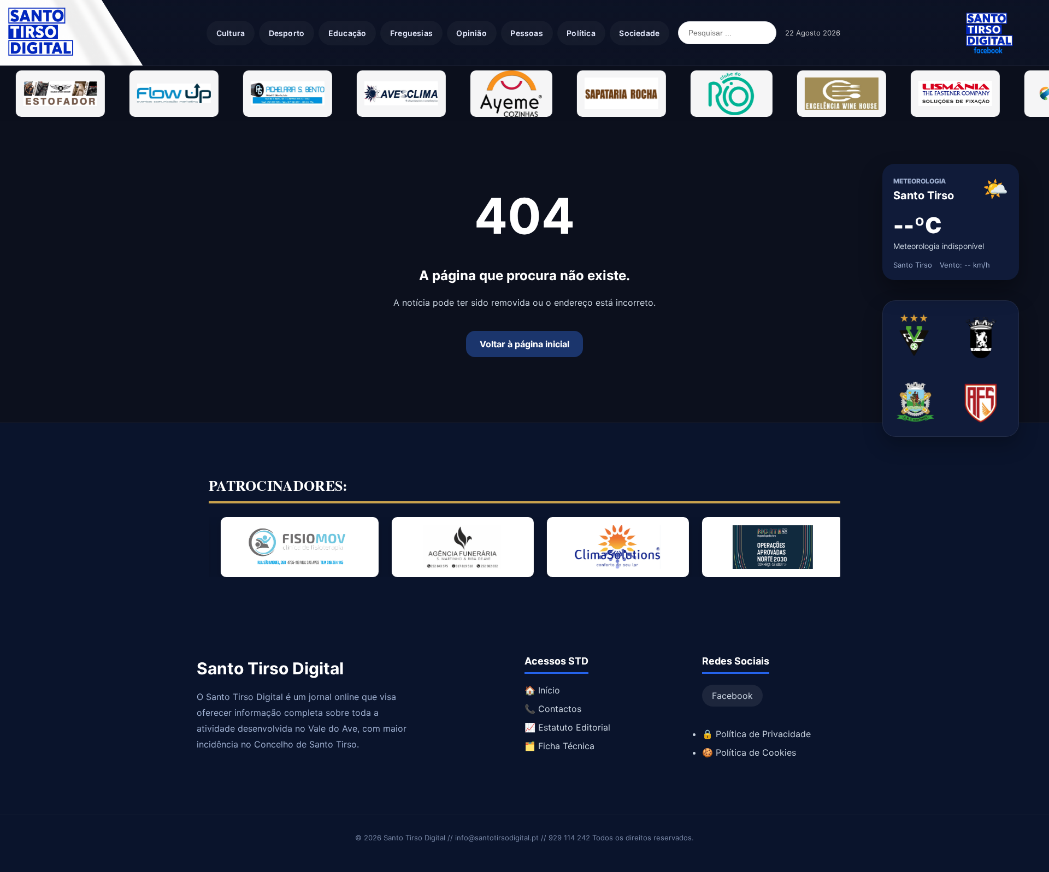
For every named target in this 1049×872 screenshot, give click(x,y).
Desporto (287, 33)
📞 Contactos (552, 708)
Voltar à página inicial (524, 344)
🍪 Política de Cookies (749, 752)
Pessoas (526, 33)
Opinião (471, 33)
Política (581, 33)
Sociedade (639, 33)
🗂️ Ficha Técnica (559, 745)
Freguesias (411, 33)
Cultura (230, 33)
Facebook (732, 695)
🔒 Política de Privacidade (756, 733)
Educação (347, 33)
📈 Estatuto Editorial (567, 727)
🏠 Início (542, 690)
